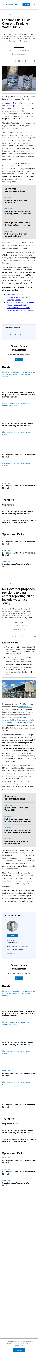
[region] (19, 1346)
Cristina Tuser (19, 47)
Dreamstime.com (28, 681)
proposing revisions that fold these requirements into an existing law (18, 720)
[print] (35, 61)
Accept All (19, 1350)
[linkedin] (16, 61)
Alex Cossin (19, 622)
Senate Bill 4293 (24, 707)
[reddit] (22, 61)
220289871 (11, 681)
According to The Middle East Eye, (16, 103)
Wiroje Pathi (19, 681)
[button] (3, 4)
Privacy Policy (19, 1345)
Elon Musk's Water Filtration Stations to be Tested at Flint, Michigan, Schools (18, 297)
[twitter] (19, 61)
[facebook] (12, 61)
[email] (26, 61)
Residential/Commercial (10, 15)
